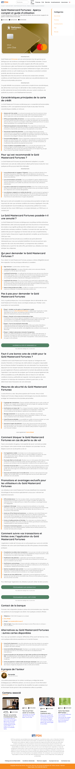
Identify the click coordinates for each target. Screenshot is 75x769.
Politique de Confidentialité (12, 761)
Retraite (47, 2)
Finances (37, 2)
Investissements (55, 2)
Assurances (64, 2)
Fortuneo (15, 59)
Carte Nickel (30, 432)
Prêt (43, 2)
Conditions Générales (29, 761)
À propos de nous (54, 761)
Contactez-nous (65, 761)
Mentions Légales (42, 761)
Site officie (7, 618)
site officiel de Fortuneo (21, 311)
